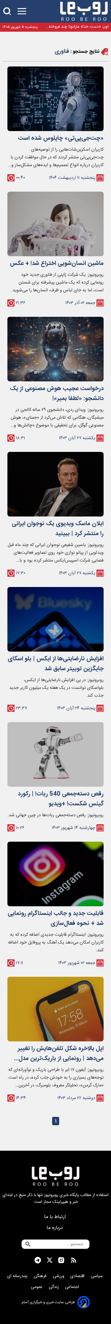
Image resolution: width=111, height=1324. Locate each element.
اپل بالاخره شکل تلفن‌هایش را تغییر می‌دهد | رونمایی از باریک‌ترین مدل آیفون (61, 1054)
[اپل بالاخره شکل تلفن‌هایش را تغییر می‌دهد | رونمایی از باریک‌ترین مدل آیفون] (55, 1009)
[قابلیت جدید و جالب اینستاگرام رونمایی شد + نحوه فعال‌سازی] (55, 874)
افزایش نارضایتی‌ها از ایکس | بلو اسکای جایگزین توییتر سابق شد (56, 664)
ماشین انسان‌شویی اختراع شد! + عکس (57, 264)
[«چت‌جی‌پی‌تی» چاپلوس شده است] (55, 98)
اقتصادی (78, 1276)
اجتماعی (72, 1287)
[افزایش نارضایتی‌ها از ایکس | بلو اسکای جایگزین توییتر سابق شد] (55, 619)
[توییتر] (50, 1260)
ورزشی (59, 1276)
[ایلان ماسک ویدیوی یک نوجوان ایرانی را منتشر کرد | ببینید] (55, 484)
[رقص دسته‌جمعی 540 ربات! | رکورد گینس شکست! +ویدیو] (55, 754)
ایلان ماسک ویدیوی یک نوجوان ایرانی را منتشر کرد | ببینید (58, 529)
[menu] (22, 11)
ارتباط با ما (55, 1217)
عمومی (37, 1287)
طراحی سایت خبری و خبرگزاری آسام (48, 1302)
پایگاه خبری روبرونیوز (61, 1195)
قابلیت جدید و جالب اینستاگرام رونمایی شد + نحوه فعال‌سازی (56, 919)
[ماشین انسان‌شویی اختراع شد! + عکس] (55, 224)
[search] (7, 11)
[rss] (73, 1260)
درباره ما (55, 1228)
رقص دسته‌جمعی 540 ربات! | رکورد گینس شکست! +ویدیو (61, 799)
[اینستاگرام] (61, 1260)
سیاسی (97, 1276)
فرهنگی (41, 1276)
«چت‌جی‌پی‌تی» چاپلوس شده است (61, 138)
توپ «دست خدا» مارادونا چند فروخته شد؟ (79, 27)
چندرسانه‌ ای (18, 1276)
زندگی (54, 1287)
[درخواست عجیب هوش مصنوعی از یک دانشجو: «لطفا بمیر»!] (55, 349)
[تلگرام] (38, 1260)
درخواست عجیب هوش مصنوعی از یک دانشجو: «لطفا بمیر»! (57, 394)
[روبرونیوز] (84, 11)
